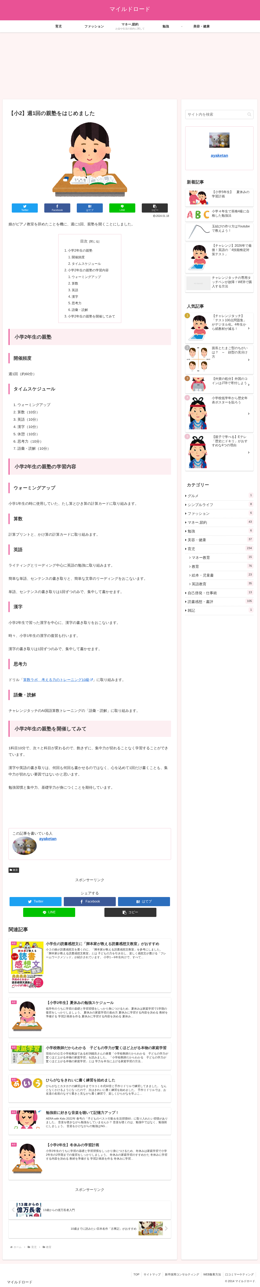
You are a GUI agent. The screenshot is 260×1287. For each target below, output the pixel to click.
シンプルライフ (220, 504)
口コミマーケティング (239, 1274)
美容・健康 (220, 540)
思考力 (76, 303)
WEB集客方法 (212, 1274)
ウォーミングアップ (86, 277)
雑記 (220, 610)
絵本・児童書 (222, 575)
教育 (15, 870)
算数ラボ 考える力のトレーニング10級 (56, 680)
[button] (155, 208)
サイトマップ (152, 1274)
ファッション (220, 513)
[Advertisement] (130, 65)
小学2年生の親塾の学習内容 (88, 270)
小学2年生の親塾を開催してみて (91, 316)
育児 (220, 548)
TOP (136, 1274)
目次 (84, 241)
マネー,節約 (220, 522)
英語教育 (222, 584)
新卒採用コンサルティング (182, 1274)
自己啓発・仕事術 (220, 592)
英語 (75, 290)
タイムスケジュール (86, 263)
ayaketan (47, 838)
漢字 (75, 296)
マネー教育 (222, 557)
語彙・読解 (80, 310)
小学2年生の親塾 (80, 250)
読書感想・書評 (220, 601)
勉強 (220, 531)
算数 (75, 283)
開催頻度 (78, 257)
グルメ (220, 495)
